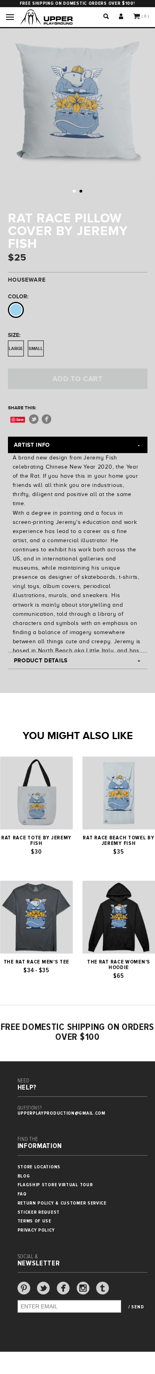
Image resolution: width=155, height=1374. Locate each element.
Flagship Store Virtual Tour (55, 1185)
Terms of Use (34, 1221)
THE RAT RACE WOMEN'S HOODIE (118, 964)
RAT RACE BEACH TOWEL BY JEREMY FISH (118, 840)
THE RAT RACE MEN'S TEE (36, 962)
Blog (23, 1176)
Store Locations (39, 1167)
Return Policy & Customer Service (62, 1203)
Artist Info (32, 445)
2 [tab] (80, 191)
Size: (14, 335)
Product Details (41, 660)
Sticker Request (38, 1212)
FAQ (22, 1194)
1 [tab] (74, 191)
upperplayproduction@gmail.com (61, 1113)
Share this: (22, 408)
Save (20, 419)
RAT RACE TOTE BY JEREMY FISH (36, 840)
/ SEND (136, 1307)
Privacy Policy (36, 1230)
